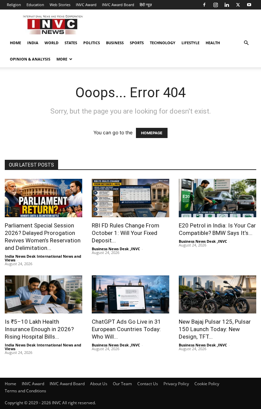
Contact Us (147, 384)
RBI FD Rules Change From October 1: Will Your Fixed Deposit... (125, 233)
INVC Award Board (118, 4)
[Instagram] (215, 5)
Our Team (122, 384)
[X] (238, 5)
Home (15, 42)
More (61, 59)
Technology (162, 42)
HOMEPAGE (151, 133)
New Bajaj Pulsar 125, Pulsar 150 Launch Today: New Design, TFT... (215, 329)
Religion (14, 4)
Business (115, 42)
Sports (137, 42)
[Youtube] (249, 5)
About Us (98, 384)
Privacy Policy (176, 384)
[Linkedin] (227, 5)
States (71, 42)
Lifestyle (190, 42)
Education (35, 4)
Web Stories (60, 4)
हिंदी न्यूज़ (146, 4)
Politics (91, 42)
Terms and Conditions (25, 391)
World (51, 42)
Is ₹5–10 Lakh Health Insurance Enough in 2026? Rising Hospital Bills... (39, 329)
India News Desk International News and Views (43, 258)
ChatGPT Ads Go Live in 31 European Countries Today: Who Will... (126, 329)
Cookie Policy (206, 384)
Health (213, 42)
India (32, 42)
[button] (246, 43)
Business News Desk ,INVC (116, 248)
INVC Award (86, 4)
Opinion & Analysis (30, 59)
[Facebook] (204, 5)
